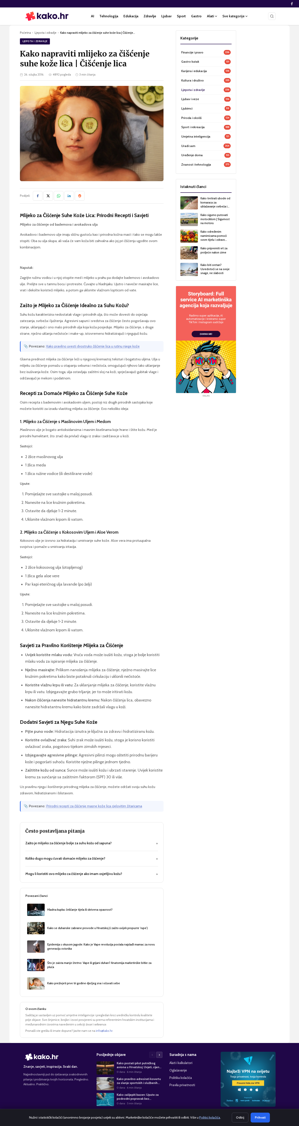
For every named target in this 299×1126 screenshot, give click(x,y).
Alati (210, 16)
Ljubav (166, 16)
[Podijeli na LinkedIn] (69, 196)
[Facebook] (292, 4)
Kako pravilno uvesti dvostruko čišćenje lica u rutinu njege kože (93, 346)
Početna (25, 32)
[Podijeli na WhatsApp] (58, 196)
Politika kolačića (180, 1078)
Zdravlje (150, 16)
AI (92, 16)
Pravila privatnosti (182, 1085)
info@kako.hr (104, 1030)
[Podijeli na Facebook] (37, 196)
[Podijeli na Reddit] (79, 196)
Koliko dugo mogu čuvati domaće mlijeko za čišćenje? (91, 858)
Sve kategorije (233, 16)
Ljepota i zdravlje (45, 32)
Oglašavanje (178, 1070)
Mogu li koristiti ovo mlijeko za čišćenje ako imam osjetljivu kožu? (91, 873)
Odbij (240, 1117)
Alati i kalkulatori (180, 1063)
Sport (181, 16)
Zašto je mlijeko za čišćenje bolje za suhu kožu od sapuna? (91, 843)
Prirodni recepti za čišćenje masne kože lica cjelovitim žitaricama (94, 806)
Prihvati (260, 1117)
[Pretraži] (272, 16)
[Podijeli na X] (48, 196)
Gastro (196, 16)
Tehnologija (108, 16)
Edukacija (130, 16)
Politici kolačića (209, 1117)
